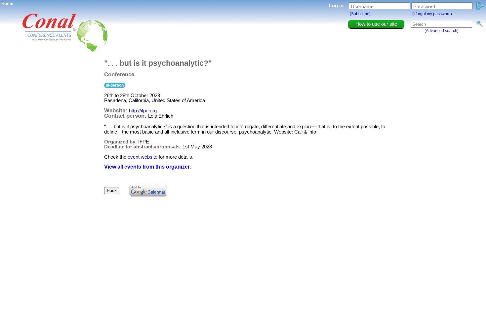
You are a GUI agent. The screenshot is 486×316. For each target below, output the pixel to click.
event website (142, 157)
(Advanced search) (442, 30)
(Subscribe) (360, 14)
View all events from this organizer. (147, 167)
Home (7, 3)
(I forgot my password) (432, 14)
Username (362, 6)
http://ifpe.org (143, 110)
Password (424, 6)
